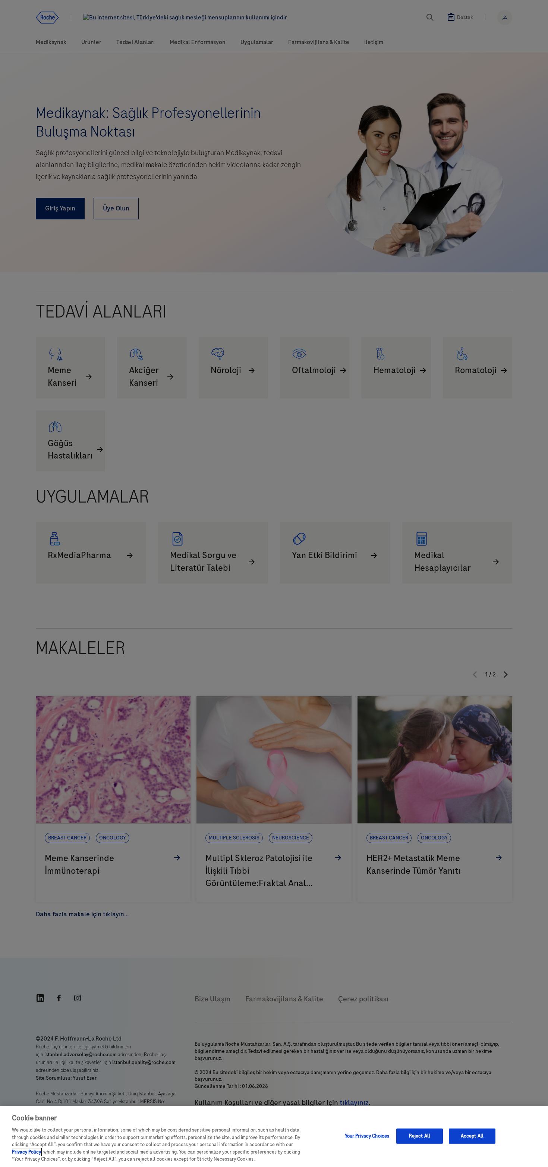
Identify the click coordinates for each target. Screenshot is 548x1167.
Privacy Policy (26, 1152)
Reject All (419, 1135)
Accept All (472, 1135)
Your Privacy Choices (367, 1135)
